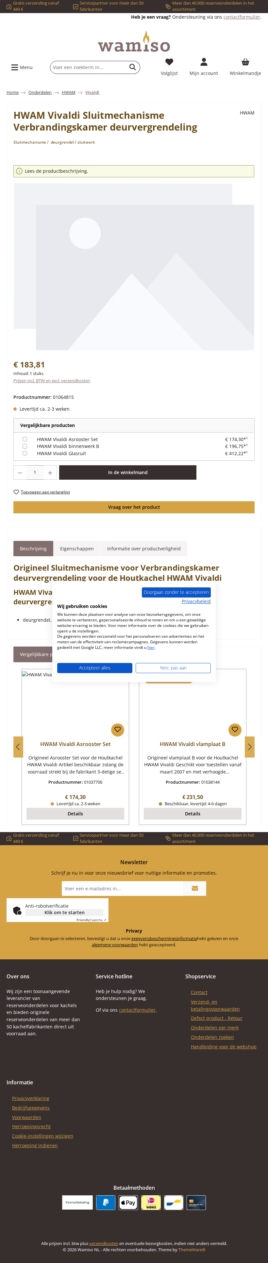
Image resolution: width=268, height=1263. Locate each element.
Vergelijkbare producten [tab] (46, 654)
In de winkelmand (128, 472)
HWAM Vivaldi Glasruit (61, 453)
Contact (199, 992)
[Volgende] (250, 746)
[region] (134, 258)
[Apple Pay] (128, 1202)
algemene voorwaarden (115, 945)
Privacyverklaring (30, 1098)
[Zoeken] (133, 67)
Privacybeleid (196, 601)
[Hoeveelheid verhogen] (50, 472)
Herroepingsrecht (31, 1126)
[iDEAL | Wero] (150, 1202)
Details (75, 813)
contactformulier (242, 17)
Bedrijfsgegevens (31, 1108)
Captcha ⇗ (91, 919)
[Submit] (194, 888)
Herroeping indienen (35, 1145)
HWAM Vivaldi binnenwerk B (68, 446)
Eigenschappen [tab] (77, 548)
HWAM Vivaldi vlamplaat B (193, 744)
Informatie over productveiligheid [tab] (144, 548)
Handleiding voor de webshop (224, 1046)
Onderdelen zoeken (212, 1037)
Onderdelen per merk (215, 1027)
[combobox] (88, 67)
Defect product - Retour (217, 1018)
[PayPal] (105, 1202)
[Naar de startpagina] (134, 41)
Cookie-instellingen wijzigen (42, 1136)
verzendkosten (103, 1243)
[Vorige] (18, 746)
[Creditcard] (196, 1202)
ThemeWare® (192, 1250)
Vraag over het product (134, 507)
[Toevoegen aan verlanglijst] (117, 730)
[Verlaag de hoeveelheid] (19, 472)
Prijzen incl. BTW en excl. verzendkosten (51, 380)
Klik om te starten (64, 912)
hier (151, 647)
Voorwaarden (26, 1117)
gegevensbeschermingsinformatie (164, 938)
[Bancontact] (173, 1202)
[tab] (33, 549)
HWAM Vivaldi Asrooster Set (67, 439)
